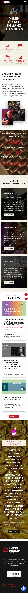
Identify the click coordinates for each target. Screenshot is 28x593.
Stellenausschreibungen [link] (9, 330)
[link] (6, 2)
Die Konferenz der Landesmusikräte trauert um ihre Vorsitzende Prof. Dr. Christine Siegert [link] (12, 364)
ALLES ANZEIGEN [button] (14, 416)
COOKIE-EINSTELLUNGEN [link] (9, 586)
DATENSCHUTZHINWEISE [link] (9, 584)
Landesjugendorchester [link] (9, 329)
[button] (25, 3)
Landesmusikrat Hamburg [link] (17, 327)
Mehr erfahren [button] (9, 215)
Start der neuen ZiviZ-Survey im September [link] (12, 398)
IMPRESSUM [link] (6, 582)
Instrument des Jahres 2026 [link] (20, 61)
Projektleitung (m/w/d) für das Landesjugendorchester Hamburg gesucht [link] (14, 322)
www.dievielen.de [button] (14, 531)
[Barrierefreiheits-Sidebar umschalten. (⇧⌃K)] (23, 588)
